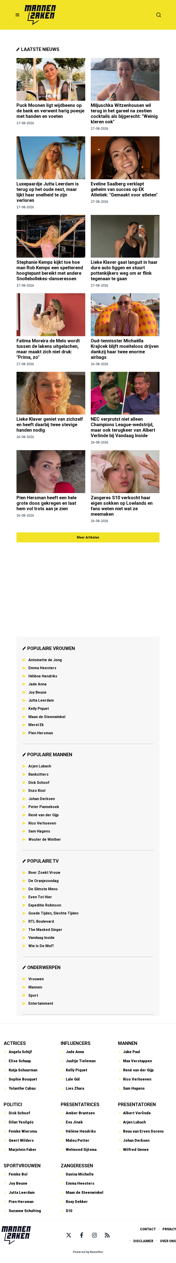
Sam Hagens (39, 831)
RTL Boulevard (41, 921)
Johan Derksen (41, 799)
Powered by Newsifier (88, 1252)
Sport (33, 995)
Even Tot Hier (40, 897)
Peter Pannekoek (43, 807)
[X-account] (69, 1235)
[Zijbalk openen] (17, 15)
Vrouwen (36, 979)
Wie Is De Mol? (41, 946)
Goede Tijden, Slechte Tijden (53, 913)
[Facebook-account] (81, 1235)
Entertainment (40, 1003)
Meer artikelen (88, 537)
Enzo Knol (36, 790)
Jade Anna (37, 684)
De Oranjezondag (43, 881)
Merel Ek (36, 725)
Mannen (35, 987)
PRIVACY (169, 1229)
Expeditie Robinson (44, 905)
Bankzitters (38, 774)
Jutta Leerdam (41, 700)
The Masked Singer (45, 929)
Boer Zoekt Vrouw (44, 872)
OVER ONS (168, 1241)
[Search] (158, 15)
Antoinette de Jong (45, 660)
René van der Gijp (43, 815)
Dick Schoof (39, 782)
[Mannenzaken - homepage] (40, 15)
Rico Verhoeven (42, 823)
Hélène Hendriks (42, 676)
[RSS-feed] (107, 1235)
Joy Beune (37, 692)
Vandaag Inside (41, 937)
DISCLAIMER (143, 1241)
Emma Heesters (42, 668)
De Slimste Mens (43, 889)
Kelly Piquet (38, 708)
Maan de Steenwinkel (46, 717)
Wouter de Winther (44, 839)
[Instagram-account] (94, 1235)
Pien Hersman (40, 733)
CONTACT (148, 1229)
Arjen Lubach (39, 766)
